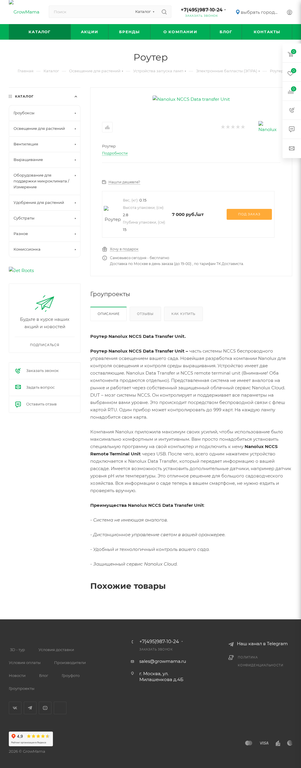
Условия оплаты (25, 662)
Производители (70, 662)
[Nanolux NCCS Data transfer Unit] (191, 99)
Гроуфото (71, 675)
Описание (108, 314)
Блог (43, 675)
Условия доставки (56, 649)
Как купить (183, 314)
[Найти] (164, 12)
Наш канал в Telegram (262, 643)
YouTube (45, 708)
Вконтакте (15, 708)
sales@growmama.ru (162, 661)
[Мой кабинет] (289, 13)
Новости (17, 675)
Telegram (30, 708)
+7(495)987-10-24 (202, 10)
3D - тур (17, 649)
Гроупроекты (21, 688)
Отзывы (145, 314)
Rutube (60, 708)
